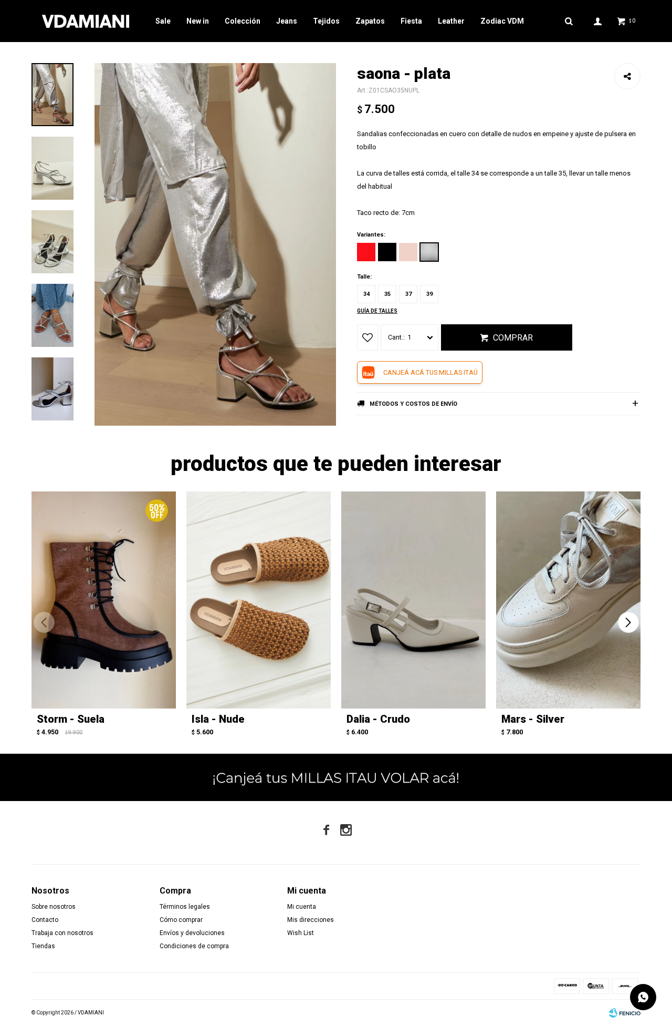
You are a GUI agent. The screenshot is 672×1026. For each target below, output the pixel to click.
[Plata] (429, 252)
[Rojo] (366, 252)
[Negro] (387, 252)
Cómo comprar (181, 920)
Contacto (45, 920)
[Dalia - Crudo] (413, 600)
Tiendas (43, 946)
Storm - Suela (70, 719)
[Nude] (408, 252)
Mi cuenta (301, 906)
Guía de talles (377, 311)
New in (197, 21)
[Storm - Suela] (104, 600)
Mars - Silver (532, 719)
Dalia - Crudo (378, 719)
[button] (628, 622)
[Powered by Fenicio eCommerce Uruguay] (624, 1013)
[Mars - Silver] (568, 600)
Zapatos (370, 21)
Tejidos (326, 21)
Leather (451, 21)
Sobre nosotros (54, 906)
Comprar (513, 338)
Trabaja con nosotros (62, 933)
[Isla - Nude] (258, 600)
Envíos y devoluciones (192, 933)
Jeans (286, 21)
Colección (242, 21)
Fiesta (411, 21)
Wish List (300, 933)
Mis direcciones (310, 920)
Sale (163, 21)
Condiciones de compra (194, 946)
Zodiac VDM (502, 21)
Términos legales (185, 906)
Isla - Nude (218, 719)
